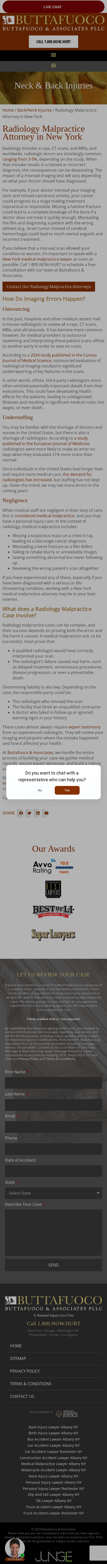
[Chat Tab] (53, 782)
